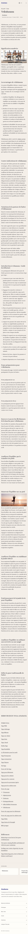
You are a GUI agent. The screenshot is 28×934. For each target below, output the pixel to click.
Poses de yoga (5, 789)
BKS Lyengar (4, 825)
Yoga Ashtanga (5, 729)
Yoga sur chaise (5, 736)
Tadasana (6, 798)
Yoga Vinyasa (5, 762)
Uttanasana (6, 792)
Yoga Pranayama (6, 756)
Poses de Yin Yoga (6, 769)
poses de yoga (8, 370)
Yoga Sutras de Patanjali (8, 822)
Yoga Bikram (4, 732)
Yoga (7, 8)
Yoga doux (4, 739)
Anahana (4, 3)
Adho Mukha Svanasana (10, 804)
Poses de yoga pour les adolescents (11, 815)
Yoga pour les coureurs (7, 779)
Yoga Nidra (4, 819)
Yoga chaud (4, 742)
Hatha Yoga (4, 746)
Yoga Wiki (4, 726)
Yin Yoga (3, 766)
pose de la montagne (15, 472)
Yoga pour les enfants (7, 776)
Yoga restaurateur (6, 759)
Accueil (3, 8)
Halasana (5, 871)
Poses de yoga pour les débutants (10, 811)
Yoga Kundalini (5, 749)
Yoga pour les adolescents (8, 785)
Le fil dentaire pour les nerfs (9, 752)
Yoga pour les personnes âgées (10, 782)
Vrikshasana (6, 807)
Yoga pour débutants (7, 772)
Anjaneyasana (7, 795)
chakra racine (21, 139)
